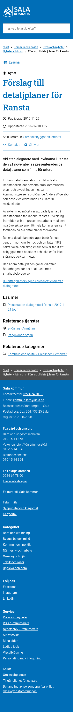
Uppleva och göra (15, 568)
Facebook (9, 587)
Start (6, 47)
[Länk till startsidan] (16, 12)
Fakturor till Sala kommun (21, 492)
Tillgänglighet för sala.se (20, 680)
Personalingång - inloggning (22, 658)
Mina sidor (10, 641)
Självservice (11, 635)
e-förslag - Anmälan (21, 328)
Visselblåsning (13, 652)
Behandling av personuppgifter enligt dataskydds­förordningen (28, 689)
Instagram (10, 593)
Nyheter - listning (13, 51)
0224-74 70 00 (33, 394)
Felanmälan (11, 502)
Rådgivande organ (20, 335)
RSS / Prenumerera (16, 623)
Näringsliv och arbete (17, 550)
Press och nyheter (53, 47)
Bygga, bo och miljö (16, 539)
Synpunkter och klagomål (20, 508)
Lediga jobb (11, 646)
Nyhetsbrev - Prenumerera (20, 629)
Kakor (7, 669)
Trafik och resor (13, 562)
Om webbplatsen (14, 675)
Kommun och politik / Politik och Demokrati (37, 354)
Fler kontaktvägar (15, 481)
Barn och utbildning (16, 533)
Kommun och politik (26, 47)
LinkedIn (9, 598)
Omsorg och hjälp (15, 556)
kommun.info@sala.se (28, 400)
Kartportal (10, 514)
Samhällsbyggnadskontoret (42, 137)
